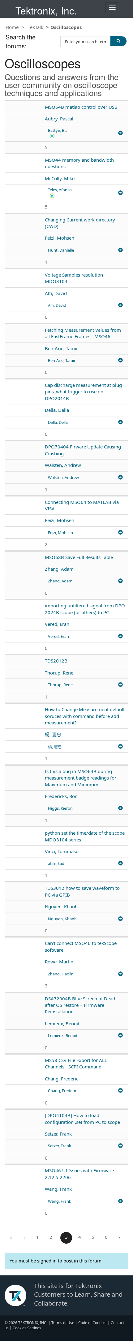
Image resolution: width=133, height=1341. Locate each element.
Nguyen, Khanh (61, 906)
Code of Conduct (92, 1322)
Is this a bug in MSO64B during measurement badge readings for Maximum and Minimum (80, 778)
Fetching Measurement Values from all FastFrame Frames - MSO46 (83, 333)
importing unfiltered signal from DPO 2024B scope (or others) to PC (85, 608)
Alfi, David (56, 293)
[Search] (118, 41)
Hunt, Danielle (61, 250)
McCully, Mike (60, 178)
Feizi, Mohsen (59, 238)
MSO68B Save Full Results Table (79, 557)
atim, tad (56, 863)
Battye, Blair (59, 130)
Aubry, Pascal (59, 118)
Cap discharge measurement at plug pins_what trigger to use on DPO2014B (83, 391)
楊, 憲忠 (53, 734)
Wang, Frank (58, 1189)
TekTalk (35, 27)
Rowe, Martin (59, 961)
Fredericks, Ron (61, 796)
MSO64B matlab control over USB (81, 107)
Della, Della (57, 410)
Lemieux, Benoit (62, 1023)
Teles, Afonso (60, 189)
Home (12, 27)
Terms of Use (62, 1322)
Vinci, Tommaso (62, 851)
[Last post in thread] (120, 133)
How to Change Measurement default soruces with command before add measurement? (85, 716)
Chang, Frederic (61, 1079)
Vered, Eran (57, 624)
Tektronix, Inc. (46, 10)
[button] (52, 135)
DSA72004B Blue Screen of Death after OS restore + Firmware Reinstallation (81, 1005)
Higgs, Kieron (60, 808)
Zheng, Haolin (61, 974)
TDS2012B (56, 661)
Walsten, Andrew (63, 465)
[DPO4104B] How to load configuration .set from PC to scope (82, 1118)
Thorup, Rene (59, 673)
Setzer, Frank (58, 1134)
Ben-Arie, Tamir (61, 348)
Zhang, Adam (59, 569)
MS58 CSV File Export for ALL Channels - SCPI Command (76, 1063)
